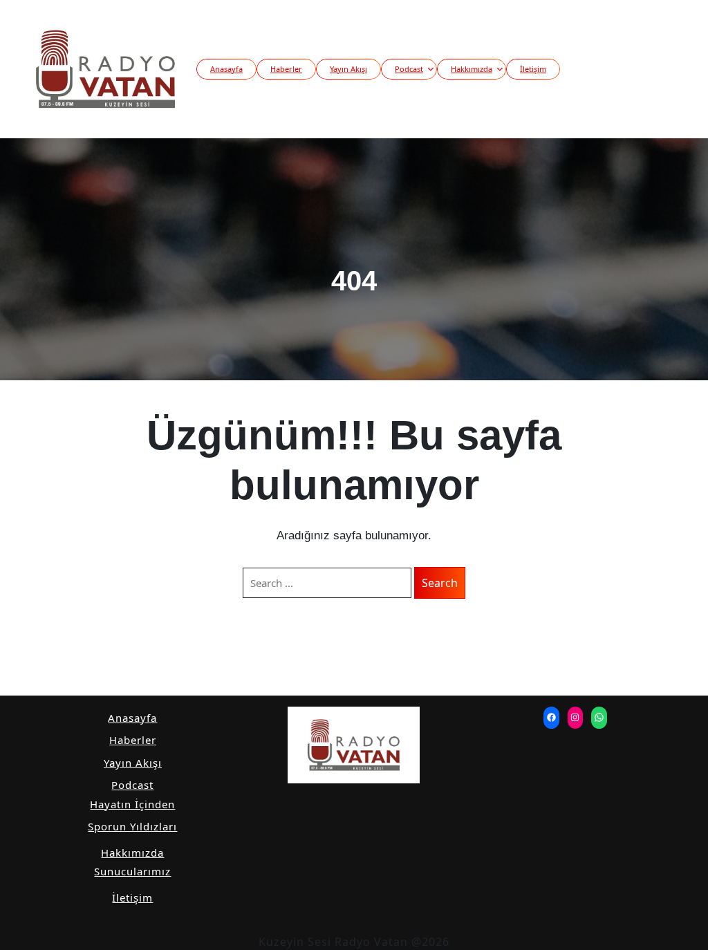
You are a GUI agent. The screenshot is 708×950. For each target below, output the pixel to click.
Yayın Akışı (348, 69)
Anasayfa (226, 69)
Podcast (409, 69)
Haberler (286, 69)
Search (440, 582)
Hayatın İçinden (132, 804)
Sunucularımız (132, 871)
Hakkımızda (471, 69)
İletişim (533, 69)
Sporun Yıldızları (132, 826)
